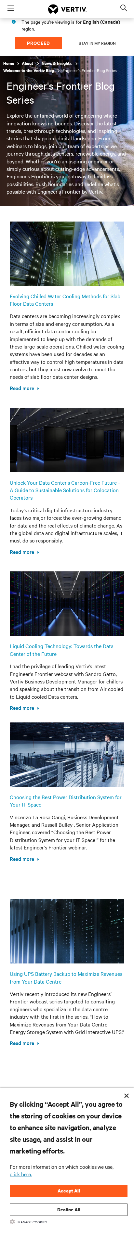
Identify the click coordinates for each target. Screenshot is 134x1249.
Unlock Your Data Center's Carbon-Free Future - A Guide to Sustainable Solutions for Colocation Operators (65, 490)
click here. (21, 1174)
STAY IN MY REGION (97, 43)
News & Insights (57, 63)
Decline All (68, 1209)
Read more (22, 387)
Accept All (69, 1191)
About (28, 63)
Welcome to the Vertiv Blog (29, 70)
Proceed (38, 42)
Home (8, 63)
